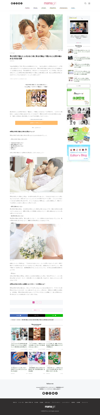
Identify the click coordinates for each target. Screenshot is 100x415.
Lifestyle (43, 8)
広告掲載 (41, 402)
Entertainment (63, 8)
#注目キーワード (37, 310)
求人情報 (36, 402)
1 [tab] (76, 42)
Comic (73, 8)
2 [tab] (77, 42)
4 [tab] (80, 42)
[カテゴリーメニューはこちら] (89, 3)
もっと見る (78, 85)
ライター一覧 (20, 402)
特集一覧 (15, 402)
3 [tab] (79, 42)
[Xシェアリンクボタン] (47, 393)
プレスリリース (85, 402)
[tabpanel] (79, 30)
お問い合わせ (47, 402)
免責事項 (73, 402)
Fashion (27, 8)
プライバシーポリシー (56, 402)
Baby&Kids (53, 8)
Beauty (35, 8)
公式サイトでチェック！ (36, 122)
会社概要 (78, 402)
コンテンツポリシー (66, 402)
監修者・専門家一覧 (29, 402)
